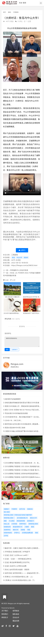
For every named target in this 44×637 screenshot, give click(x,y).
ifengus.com (17, 364)
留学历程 (8, 573)
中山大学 (19, 257)
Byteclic (12, 608)
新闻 (9, 12)
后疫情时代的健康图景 (12, 399)
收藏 (7, 280)
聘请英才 (5, 617)
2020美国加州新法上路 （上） (22, 577)
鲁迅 (13, 257)
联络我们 (5, 614)
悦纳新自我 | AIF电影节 (21, 552)
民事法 (7, 577)
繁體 (24, 3)
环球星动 (8, 552)
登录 (7, 349)
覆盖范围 (16, 621)
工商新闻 (15, 12)
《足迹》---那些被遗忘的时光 (20, 559)
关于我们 (5, 611)
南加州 (26, 257)
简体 (20, 3)
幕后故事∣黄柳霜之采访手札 (20, 562)
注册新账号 (15, 349)
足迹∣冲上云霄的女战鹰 (18, 566)
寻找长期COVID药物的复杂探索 (16, 413)
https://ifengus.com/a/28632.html (24, 265)
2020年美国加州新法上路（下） (24, 580)
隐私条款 (16, 614)
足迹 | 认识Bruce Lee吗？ (19, 555)
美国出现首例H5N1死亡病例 (15, 428)
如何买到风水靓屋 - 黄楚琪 (19, 569)
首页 (4, 12)
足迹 (6, 555)
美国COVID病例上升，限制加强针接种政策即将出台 (23, 406)
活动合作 (16, 617)
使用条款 (16, 611)
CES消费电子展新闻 (12, 463)
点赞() (22, 250)
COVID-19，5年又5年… (13, 420)
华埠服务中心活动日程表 (19, 270)
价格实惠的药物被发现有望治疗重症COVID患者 (22, 403)
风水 (6, 569)
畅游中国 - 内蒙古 (11, 548)
